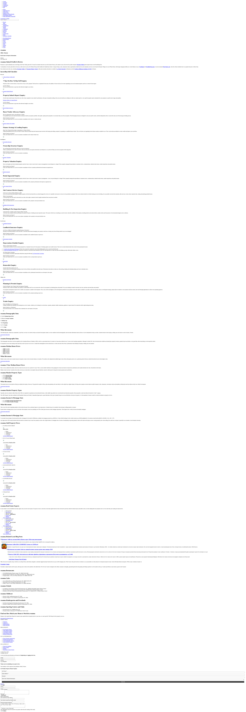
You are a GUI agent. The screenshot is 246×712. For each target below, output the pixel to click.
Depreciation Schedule (7, 239)
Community (5, 29)
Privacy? (2, 683)
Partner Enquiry (6, 624)
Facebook (5, 2)
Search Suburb (3, 19)
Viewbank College (21, 69)
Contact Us (5, 622)
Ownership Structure (7, 142)
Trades (4, 32)
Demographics (6, 39)
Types (4, 41)
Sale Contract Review (7, 186)
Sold (4, 43)
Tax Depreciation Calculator (38, 253)
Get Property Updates (5, 18)
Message (2, 694)
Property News (6, 13)
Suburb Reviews (6, 10)
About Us (5, 621)
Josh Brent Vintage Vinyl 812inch (17, 559)
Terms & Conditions (7, 646)
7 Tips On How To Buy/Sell (9, 77)
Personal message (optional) (6, 702)
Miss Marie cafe (166, 66)
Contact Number (4, 689)
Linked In (5, 6)
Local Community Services (8, 640)
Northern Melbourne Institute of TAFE (83, 69)
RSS (4, 7)
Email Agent (8, 515)
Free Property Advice (7, 15)
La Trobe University (61, 69)
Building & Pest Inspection (8, 205)
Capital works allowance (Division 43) (12, 249)
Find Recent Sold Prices (8, 639)
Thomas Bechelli (9, 520)
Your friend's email (12, 700)
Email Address (5, 673)
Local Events (5, 33)
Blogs (4, 46)
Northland (141, 66)
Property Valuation (7, 157)
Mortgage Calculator (7, 36)
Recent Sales (4, 23)
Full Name (4, 671)
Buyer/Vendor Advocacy (8, 108)
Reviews (5, 31)
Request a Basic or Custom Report (10, 100)
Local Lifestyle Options (8, 642)
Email (2, 658)
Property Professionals (5, 25)
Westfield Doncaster (150, 66)
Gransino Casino (5, 564)
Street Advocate (6, 625)
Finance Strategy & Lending (9, 123)
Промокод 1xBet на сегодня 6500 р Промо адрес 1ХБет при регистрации (22, 539)
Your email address (9, 697)
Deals (4, 34)
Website (7, 516)
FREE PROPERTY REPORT (9, 16)
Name (2, 657)
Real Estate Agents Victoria (8, 649)
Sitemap (4, 648)
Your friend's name (4, 700)
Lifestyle (5, 30)
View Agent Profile (7, 517)
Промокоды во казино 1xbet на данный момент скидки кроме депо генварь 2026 (30, 549)
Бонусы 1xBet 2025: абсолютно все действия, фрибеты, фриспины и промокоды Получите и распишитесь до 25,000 (41, 554)
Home (4, 9)
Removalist (5, 261)
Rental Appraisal (6, 171)
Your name (3, 697)
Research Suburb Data (7, 634)
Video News (5, 11)
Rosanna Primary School (32, 69)
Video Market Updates (7, 630)
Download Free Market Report (7, 618)
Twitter (4, 1)
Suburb (2, 660)
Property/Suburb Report (8, 91)
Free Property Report (7, 629)
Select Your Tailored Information (8, 678)
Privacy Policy (6, 647)
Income (4, 42)
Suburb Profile (4, 27)
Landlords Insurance (7, 223)
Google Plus (5, 5)
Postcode (3, 676)
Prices (4, 40)
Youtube (4, 3)
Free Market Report (7, 38)
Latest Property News (7, 633)
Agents (4, 45)
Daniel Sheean (9, 528)
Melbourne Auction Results (8, 14)
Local (4, 47)
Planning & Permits (7, 279)
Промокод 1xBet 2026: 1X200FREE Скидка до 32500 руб (22, 544)
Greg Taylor (8, 512)
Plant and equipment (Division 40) (11, 250)
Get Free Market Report (8, 436)
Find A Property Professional (9, 638)
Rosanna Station (80, 64)
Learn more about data (5, 334)
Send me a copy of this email (7, 708)
